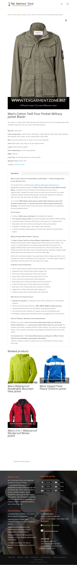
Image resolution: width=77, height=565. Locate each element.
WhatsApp (55, 525)
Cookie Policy (38, 560)
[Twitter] (42, 486)
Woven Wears (17, 15)
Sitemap (20, 557)
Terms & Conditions (59, 557)
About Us (12, 557)
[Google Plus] (42, 490)
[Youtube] (56, 482)
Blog (27, 557)
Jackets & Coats (26, 15)
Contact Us (34, 557)
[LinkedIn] (56, 486)
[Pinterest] (56, 490)
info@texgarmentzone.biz (51, 531)
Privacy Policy (46, 557)
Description (15, 173)
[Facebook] (42, 482)
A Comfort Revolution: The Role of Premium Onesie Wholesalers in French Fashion (21, 545)
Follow (48, 482)
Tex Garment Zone (17, 480)
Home (9, 15)
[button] (66, 20)
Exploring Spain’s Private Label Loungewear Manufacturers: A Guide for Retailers (21, 521)
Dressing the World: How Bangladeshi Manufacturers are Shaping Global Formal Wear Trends (22, 537)
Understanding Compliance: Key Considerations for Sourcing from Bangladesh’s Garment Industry (19, 529)
